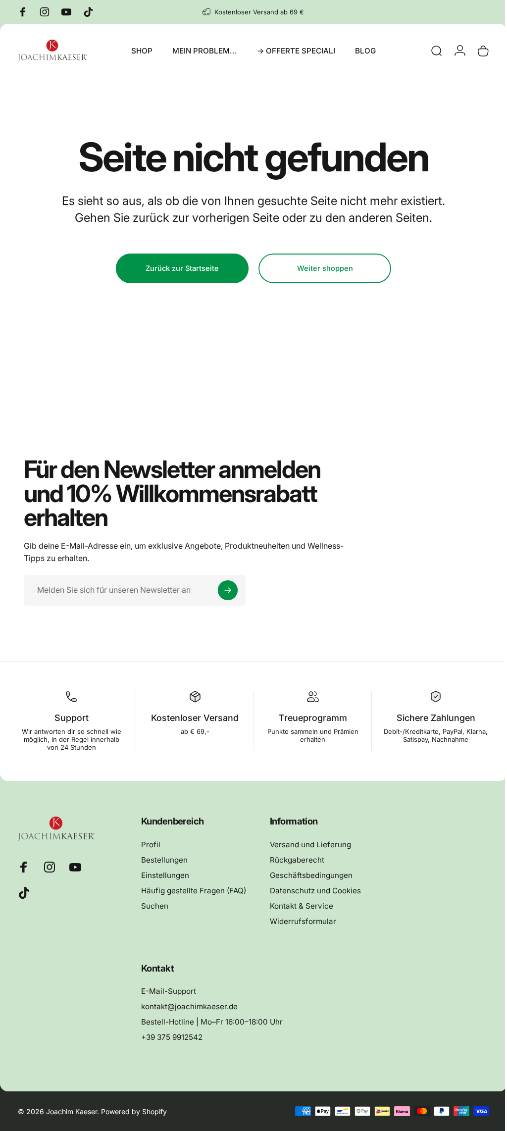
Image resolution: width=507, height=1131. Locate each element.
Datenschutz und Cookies (313, 890)
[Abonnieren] (228, 590)
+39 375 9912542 (170, 1037)
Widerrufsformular (301, 921)
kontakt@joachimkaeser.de (188, 1006)
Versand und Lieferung (309, 844)
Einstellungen (164, 875)
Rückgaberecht (295, 860)
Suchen (153, 906)
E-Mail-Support (167, 991)
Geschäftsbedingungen (309, 875)
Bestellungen (163, 860)
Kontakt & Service (300, 906)
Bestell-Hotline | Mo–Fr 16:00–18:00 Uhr (210, 1022)
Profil (149, 844)
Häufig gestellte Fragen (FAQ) (192, 890)
